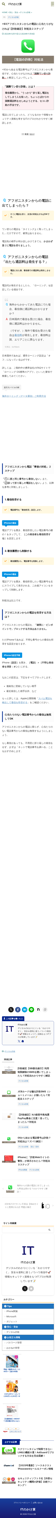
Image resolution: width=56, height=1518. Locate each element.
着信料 (18, 335)
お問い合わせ (38, 1503)
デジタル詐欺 (10, 1051)
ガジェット (11, 1321)
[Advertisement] (28, 167)
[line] (31, 1009)
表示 (32, 134)
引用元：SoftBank (12, 347)
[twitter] (11, 1009)
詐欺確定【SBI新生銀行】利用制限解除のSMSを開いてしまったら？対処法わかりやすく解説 (34, 1072)
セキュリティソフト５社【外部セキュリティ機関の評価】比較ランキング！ (35, 1481)
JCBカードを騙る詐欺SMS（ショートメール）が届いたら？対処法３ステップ (34, 1095)
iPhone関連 (12, 1311)
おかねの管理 (12, 1347)
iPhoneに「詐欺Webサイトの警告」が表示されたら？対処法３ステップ (34, 1161)
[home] (22, 1041)
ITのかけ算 (15, 4)
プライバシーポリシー (22, 1503)
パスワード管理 (14, 1342)
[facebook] (18, 1009)
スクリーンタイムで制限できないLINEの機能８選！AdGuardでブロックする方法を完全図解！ (36, 1452)
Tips (9, 1306)
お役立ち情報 (13, 1337)
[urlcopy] (45, 1009)
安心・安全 (12, 1326)
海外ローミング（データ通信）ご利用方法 (24, 396)
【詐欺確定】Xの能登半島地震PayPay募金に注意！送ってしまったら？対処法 (33, 1118)
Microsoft (11, 1316)
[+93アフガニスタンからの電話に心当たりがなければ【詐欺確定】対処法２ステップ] (24, 1009)
